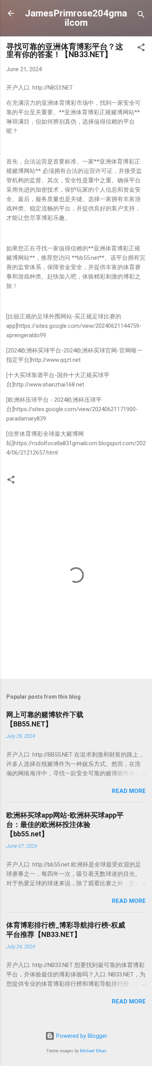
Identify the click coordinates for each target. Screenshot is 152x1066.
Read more (129, 791)
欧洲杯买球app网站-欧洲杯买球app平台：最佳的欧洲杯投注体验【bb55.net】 (65, 824)
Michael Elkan (93, 1050)
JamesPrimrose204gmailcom (76, 18)
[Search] (141, 16)
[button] (141, 49)
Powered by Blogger (81, 1035)
